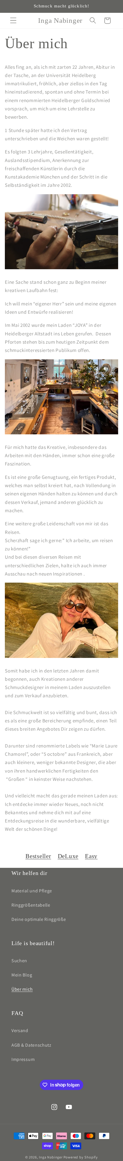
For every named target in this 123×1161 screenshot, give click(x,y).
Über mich (22, 989)
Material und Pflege (31, 891)
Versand (19, 1031)
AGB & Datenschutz (31, 1045)
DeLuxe (68, 856)
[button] (13, 20)
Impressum (23, 1059)
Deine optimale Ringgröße (38, 919)
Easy (91, 856)
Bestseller (38, 856)
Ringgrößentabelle (30, 905)
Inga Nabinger (50, 1157)
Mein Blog (21, 975)
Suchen (19, 961)
